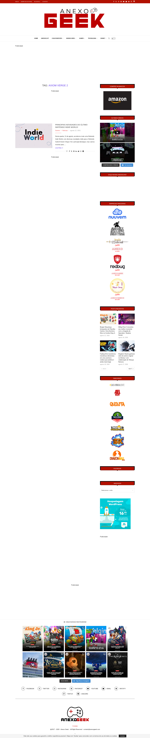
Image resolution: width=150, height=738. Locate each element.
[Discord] (134, 1)
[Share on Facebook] (69, 151)
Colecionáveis (57, 38)
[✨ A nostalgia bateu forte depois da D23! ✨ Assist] (33, 664)
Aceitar (122, 736)
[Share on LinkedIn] (76, 151)
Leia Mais (58, 148)
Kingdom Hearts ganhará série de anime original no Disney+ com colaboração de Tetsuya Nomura (126, 358)
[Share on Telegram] (83, 151)
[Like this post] (67, 151)
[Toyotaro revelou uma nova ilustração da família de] (117, 638)
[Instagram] (118, 1)
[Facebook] (113, 1)
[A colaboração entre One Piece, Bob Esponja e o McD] (75, 638)
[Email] (126, 1)
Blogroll (37, 1)
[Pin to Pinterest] (73, 151)
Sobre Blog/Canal (26, 1)
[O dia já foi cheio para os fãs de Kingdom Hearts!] (117, 664)
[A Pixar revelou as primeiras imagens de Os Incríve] (96, 664)
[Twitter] (116, 1)
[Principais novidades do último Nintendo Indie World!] (33, 136)
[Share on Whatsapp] (80, 151)
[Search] (109, 38)
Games (81, 38)
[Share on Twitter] (71, 151)
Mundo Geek (70, 38)
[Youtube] (123, 1)
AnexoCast (45, 38)
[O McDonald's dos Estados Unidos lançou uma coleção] (54, 638)
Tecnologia (92, 38)
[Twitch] (131, 1)
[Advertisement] (75, 61)
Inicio (17, 1)
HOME (36, 38)
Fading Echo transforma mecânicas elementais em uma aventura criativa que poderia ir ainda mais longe (108, 358)
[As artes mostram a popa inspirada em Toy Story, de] (54, 664)
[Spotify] (128, 1)
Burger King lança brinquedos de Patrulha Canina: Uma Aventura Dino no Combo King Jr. (107, 330)
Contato (45, 1)
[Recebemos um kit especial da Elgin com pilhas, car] (96, 638)
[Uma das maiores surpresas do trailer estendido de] (75, 664)
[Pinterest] (121, 1)
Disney (103, 38)
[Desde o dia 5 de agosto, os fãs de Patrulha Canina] (33, 638)
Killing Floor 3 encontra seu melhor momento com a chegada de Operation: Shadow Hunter (125, 331)
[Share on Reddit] (78, 151)
